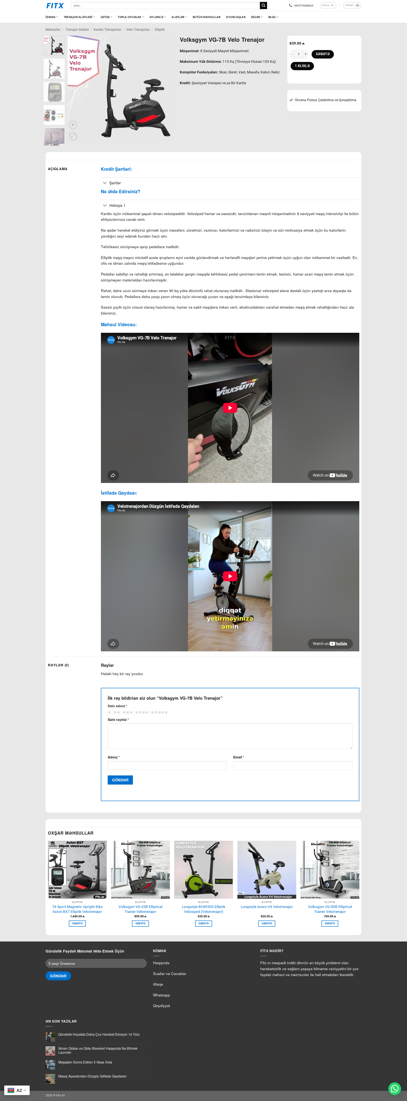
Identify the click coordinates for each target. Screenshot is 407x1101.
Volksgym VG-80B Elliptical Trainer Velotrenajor (330, 909)
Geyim (105, 17)
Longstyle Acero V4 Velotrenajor (267, 907)
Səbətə (323, 54)
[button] (352, 5)
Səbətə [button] (77, 923)
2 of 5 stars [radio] (116, 712)
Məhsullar (53, 30)
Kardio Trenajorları (107, 30)
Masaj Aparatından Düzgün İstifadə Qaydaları (92, 1076)
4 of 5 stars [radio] (141, 712)
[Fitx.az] (55, 5)
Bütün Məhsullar (207, 17)
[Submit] (263, 5)
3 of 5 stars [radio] (127, 712)
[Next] (166, 88)
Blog (272, 17)
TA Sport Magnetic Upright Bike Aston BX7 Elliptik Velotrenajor (77, 909)
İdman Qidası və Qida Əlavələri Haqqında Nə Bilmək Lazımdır (97, 1050)
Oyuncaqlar (235, 17)
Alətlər (177, 17)
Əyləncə (156, 17)
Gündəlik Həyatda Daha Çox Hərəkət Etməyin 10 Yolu (99, 1034)
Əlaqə (158, 984)
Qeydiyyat (161, 1005)
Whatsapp (161, 994)
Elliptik (160, 30)
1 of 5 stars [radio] (109, 712)
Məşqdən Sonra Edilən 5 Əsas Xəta (85, 1062)
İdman (50, 17)
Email (238, 757)
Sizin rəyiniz (118, 719)
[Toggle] (105, 183)
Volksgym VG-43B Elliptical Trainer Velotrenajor (140, 909)
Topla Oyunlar (129, 17)
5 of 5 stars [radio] (159, 712)
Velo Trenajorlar (138, 30)
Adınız (114, 757)
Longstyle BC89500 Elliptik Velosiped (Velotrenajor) (203, 909)
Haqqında (161, 962)
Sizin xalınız (117, 706)
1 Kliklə (302, 66)
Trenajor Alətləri (78, 17)
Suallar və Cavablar (169, 973)
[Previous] (75, 88)
